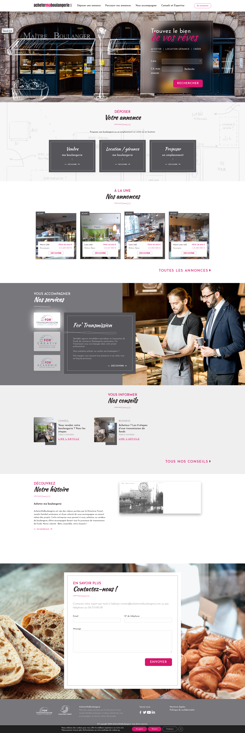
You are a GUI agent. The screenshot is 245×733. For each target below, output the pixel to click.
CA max (155, 69)
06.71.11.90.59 (95, 607)
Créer (197, 49)
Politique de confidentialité (182, 710)
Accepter (139, 729)
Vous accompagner (146, 5)
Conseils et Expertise (172, 5)
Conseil (63, 421)
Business (124, 421)
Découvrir (72, 164)
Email (75, 616)
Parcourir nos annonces (118, 5)
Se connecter (203, 6)
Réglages (170, 729)
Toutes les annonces (183, 271)
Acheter (156, 49)
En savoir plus (43, 529)
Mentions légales (177, 707)
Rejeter (155, 729)
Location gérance (177, 49)
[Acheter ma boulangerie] (53, 5)
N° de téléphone (131, 616)
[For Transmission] (47, 320)
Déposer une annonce (89, 5)
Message (77, 629)
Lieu (153, 61)
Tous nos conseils (186, 462)
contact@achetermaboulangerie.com (140, 604)
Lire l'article (68, 439)
